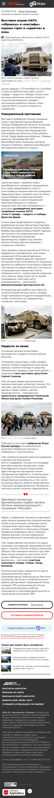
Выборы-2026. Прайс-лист (17, 700)
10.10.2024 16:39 (8, 11)
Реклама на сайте (13, 692)
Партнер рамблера (26, 784)
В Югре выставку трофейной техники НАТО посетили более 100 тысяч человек (31, 658)
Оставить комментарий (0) (27, 615)
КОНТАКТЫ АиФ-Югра (14, 688)
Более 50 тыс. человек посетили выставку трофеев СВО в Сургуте (31, 667)
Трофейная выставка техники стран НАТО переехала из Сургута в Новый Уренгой (31, 650)
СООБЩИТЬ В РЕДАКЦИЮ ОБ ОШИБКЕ (23, 704)
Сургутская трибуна (15, 341)
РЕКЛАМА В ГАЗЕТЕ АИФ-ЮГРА (18, 696)
